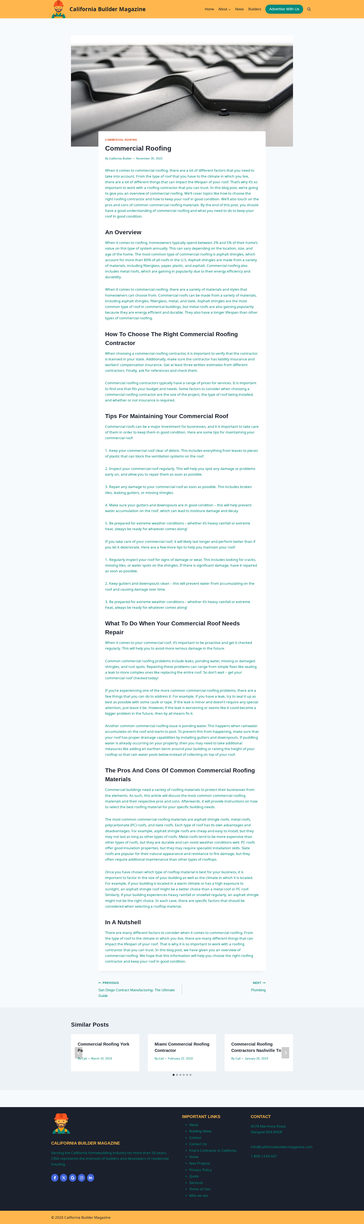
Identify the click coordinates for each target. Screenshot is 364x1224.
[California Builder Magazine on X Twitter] (63, 1178)
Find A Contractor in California (212, 1151)
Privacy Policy (200, 1170)
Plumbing (258, 986)
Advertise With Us (284, 9)
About (193, 1125)
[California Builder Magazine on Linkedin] (90, 1178)
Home (209, 9)
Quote (194, 1176)
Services (196, 1183)
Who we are (198, 1196)
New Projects (199, 1163)
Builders (254, 9)
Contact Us (198, 1144)
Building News (200, 1131)
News (239, 9)
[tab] (174, 1075)
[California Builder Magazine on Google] (72, 1178)
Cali (84, 1058)
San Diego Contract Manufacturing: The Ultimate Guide (136, 989)
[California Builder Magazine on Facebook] (54, 1178)
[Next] (285, 1052)
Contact (195, 1138)
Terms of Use (199, 1189)
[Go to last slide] (78, 1052)
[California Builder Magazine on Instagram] (81, 1178)
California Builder (120, 158)
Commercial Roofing (121, 139)
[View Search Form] (309, 9)
